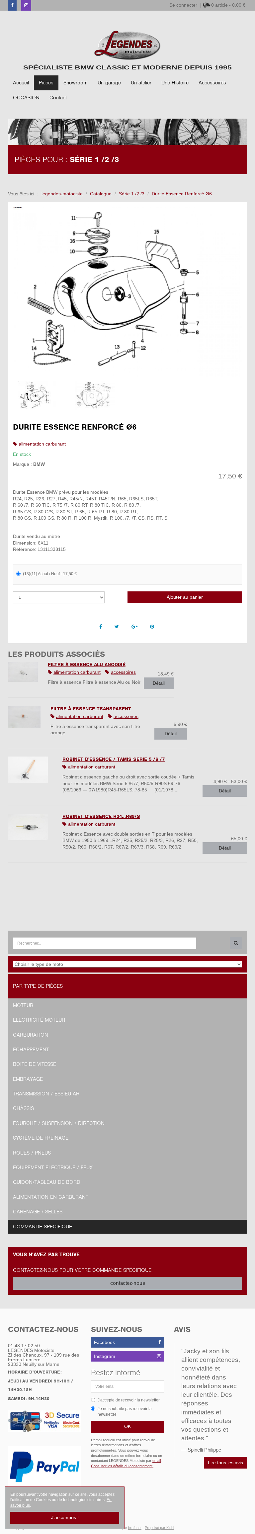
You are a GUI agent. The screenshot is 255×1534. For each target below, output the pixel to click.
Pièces (46, 82)
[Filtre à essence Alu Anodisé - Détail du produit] (23, 672)
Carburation (30, 1035)
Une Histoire (175, 82)
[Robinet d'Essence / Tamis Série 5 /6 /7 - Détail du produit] (30, 770)
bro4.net (134, 1528)
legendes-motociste (62, 193)
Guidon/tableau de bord (46, 1182)
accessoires (123, 672)
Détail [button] (159, 683)
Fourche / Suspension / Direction (59, 1123)
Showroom (75, 82)
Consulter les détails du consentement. (122, 1466)
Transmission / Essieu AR (46, 1093)
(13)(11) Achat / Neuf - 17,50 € (50, 573)
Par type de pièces (38, 986)
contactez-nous (127, 1283)
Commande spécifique (42, 1226)
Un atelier (141, 82)
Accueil (21, 82)
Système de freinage (40, 1138)
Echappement (31, 1049)
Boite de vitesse (34, 1064)
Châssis (23, 1108)
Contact (58, 97)
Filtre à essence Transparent (90, 709)
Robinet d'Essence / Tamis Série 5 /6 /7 (113, 759)
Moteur (23, 1005)
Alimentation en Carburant (50, 1197)
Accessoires (212, 82)
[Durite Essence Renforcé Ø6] (127, 292)
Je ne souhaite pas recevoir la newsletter (125, 1411)
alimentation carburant (42, 444)
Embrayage (28, 1079)
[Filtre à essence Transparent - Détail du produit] (24, 717)
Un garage (109, 82)
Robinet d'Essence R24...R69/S (101, 816)
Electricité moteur (39, 1020)
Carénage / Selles (37, 1211)
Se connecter (183, 5)
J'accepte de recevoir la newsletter (129, 1400)
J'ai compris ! (65, 1517)
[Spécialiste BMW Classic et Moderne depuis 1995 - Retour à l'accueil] (127, 45)
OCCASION (26, 97)
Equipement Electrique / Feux (53, 1167)
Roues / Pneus (32, 1153)
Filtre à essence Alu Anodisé (87, 664)
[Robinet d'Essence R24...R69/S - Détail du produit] (30, 827)
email (156, 1461)
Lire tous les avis (225, 1462)
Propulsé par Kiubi (159, 1528)
